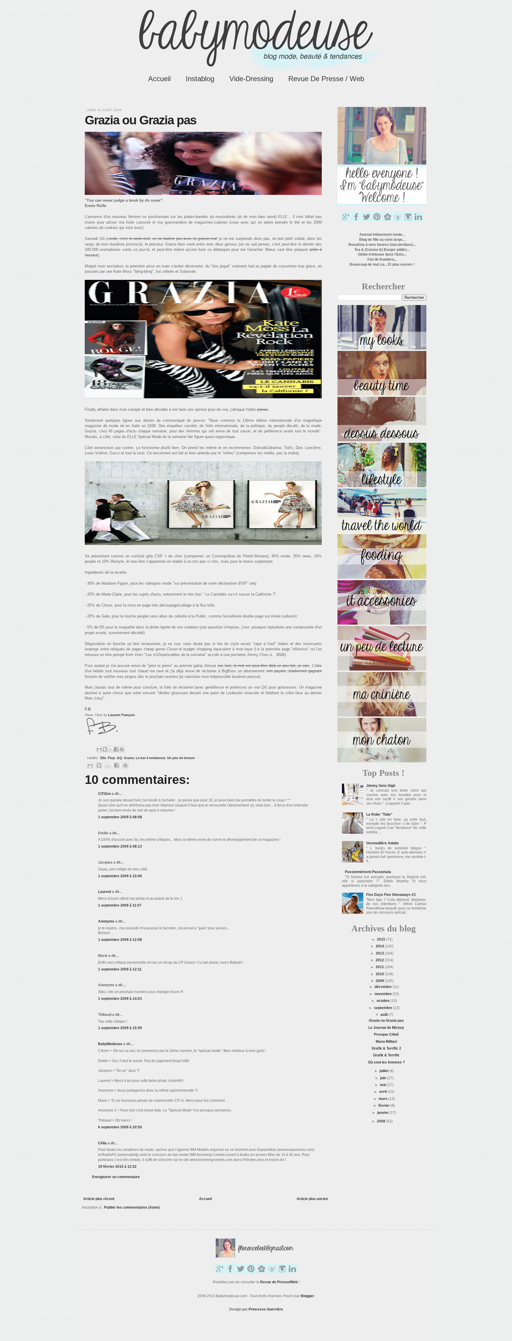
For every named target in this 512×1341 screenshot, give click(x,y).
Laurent (104, 892)
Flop (111, 758)
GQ (119, 758)
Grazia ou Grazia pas (386, 1020)
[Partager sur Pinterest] (122, 749)
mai (383, 1085)
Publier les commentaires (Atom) (132, 1207)
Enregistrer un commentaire (116, 1177)
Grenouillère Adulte (382, 843)
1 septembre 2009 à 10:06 (120, 876)
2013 (380, 953)
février (384, 1105)
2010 (380, 974)
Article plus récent (98, 1199)
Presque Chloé (386, 1034)
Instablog (200, 79)
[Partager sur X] (110, 749)
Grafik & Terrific (386, 1055)
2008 (381, 1121)
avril (383, 1092)
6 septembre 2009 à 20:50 (120, 1127)
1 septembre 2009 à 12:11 (120, 969)
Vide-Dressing (251, 79)
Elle (103, 758)
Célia (102, 1143)
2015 (381, 939)
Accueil (159, 79)
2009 (380, 981)
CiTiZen (104, 794)
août (384, 1015)
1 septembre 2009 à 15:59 (120, 1028)
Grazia (129, 758)
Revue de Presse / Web (326, 79)
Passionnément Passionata (368, 872)
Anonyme (106, 921)
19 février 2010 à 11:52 (117, 1166)
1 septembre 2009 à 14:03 (120, 999)
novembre (384, 994)
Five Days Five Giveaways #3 (391, 895)
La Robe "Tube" (379, 814)
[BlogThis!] (105, 749)
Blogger (307, 1296)
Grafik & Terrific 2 (386, 1048)
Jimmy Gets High (380, 786)
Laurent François (121, 715)
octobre (384, 1001)
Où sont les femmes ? (386, 1062)
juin (383, 1078)
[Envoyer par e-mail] (99, 749)
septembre (383, 1008)
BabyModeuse (110, 1044)
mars (383, 1099)
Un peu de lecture (181, 758)
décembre (384, 987)
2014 (380, 946)
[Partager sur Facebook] (116, 749)
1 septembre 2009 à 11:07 (120, 905)
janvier (383, 1113)
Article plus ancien (312, 1199)
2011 (380, 967)
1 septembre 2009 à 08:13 (120, 846)
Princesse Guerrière (266, 1309)
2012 (380, 960)
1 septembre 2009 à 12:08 (120, 940)
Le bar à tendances (150, 758)
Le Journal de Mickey (386, 1028)
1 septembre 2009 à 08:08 (120, 817)
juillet (384, 1071)
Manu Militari (386, 1042)
